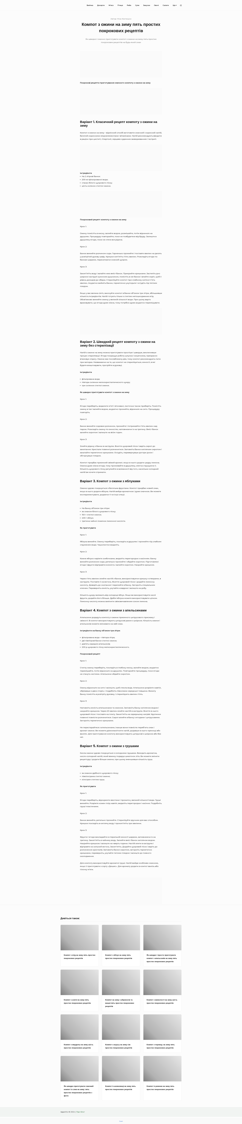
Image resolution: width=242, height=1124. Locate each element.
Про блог (80, 1112)
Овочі (156, 5)
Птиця (120, 5)
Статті (121, 1121)
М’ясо (111, 5)
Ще (174, 5)
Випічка (90, 5)
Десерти (101, 5)
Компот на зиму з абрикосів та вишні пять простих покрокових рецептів (119, 1003)
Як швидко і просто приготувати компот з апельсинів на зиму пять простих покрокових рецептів (162, 958)
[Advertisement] (121, 64)
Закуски (146, 5)
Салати (166, 5)
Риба (129, 5)
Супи (137, 5)
